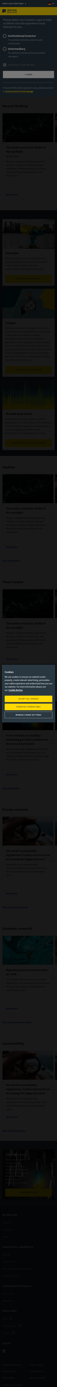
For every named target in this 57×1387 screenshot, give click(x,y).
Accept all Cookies (29, 699)
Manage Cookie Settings (28, 714)
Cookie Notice (15, 690)
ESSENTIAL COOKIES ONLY (28, 707)
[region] (28, 693)
